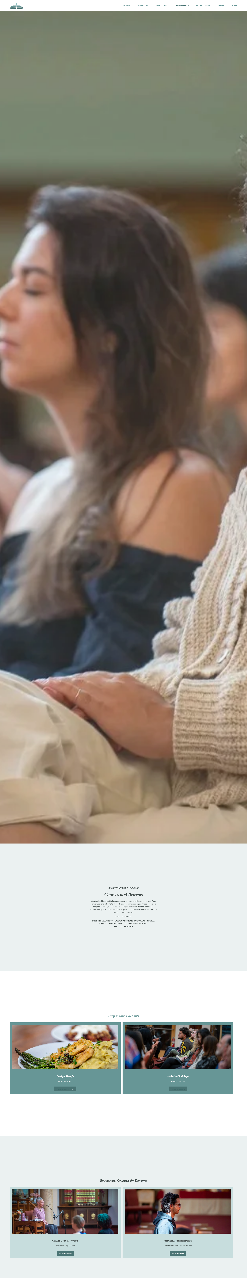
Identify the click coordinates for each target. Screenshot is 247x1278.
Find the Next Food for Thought (65, 1089)
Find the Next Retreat (178, 1253)
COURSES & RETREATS (182, 5)
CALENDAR (126, 5)
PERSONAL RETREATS (203, 5)
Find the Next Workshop (178, 1089)
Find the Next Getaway (65, 1253)
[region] (123, 1058)
